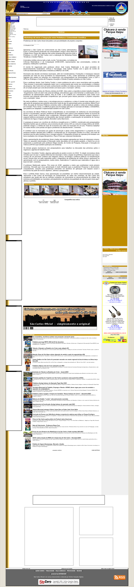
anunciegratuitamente (109, 272)
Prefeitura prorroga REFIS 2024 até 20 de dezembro (48, 342)
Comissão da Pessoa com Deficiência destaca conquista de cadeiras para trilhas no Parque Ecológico (64, 414)
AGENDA (10, 66)
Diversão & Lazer (11, 88)
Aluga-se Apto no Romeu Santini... (111, 268)
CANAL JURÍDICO (12, 57)
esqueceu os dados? (12, 20)
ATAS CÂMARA (11, 61)
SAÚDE (9, 52)
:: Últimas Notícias (28, 334)
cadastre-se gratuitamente (12, 21)
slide (31, 328)
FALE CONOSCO (61, 571)
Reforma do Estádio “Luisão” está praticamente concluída (50, 399)
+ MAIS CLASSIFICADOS (121, 272)
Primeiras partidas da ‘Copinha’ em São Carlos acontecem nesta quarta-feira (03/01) (58, 378)
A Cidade (10, 41)
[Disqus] (61, 229)
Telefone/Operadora (12, 77)
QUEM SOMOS (40, 571)
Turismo (9, 43)
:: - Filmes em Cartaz (111, 249)
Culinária (10, 86)
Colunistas (10, 84)
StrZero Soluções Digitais (76, 577)
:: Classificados (107, 266)
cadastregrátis (111, 24)
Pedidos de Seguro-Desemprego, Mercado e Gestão (48, 444)
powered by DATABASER (58, 574)
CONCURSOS (11, 50)
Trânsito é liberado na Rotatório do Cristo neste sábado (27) (51, 348)
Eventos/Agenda (107, 95)
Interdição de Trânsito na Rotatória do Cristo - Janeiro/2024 (50, 372)
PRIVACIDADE (71, 571)
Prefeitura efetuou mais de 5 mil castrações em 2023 (48, 365)
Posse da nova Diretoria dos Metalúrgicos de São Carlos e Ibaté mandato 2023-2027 (58, 431)
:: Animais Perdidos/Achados (111, 276)
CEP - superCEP (11, 81)
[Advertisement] (14, 139)
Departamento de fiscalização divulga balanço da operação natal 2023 (54, 404)
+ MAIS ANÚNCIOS (122, 277)
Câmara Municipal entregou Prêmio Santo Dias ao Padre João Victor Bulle (55, 409)
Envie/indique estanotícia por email (54, 202)
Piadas (9, 93)
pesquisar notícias (57, 450)
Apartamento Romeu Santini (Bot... (111, 267)
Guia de (111, 18)
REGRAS (79, 571)
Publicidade (106, 169)
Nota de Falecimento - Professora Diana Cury (46, 425)
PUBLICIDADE (50, 571)
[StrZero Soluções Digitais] (45, 583)
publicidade (19, 109)
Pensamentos (10, 90)
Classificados (10, 70)
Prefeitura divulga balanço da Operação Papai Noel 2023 (50, 383)
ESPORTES (10, 54)
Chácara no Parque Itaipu (109, 270)
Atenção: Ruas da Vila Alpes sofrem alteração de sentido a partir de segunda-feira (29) (59, 354)
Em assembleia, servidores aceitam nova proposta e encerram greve (53, 336)
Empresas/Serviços (12, 72)
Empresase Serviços (112, 20)
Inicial (9, 39)
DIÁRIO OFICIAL (12, 59)
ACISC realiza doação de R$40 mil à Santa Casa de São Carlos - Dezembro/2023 (57, 438)
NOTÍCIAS (10, 48)
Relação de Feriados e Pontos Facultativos (115, 91)
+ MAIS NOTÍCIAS (95, 450)
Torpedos (10, 97)
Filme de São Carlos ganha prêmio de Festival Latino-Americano (52, 419)
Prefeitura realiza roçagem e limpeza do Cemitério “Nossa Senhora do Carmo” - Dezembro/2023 (62, 393)
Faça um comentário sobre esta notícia (43, 202)
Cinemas (106, 249)
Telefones (10, 95)
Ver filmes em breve (121, 250)
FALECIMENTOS (12, 63)
